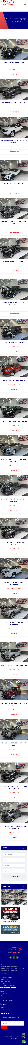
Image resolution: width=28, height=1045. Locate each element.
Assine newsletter (6, 996)
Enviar (4, 1027)
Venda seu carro (5, 1009)
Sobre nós (4, 993)
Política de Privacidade (7, 1000)
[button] (14, 854)
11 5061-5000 (11, 985)
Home (7, 21)
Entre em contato (5, 998)
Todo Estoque (14, 876)
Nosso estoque (5, 1007)
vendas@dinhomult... (8, 983)
